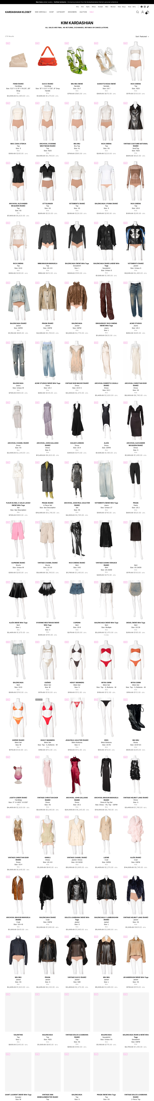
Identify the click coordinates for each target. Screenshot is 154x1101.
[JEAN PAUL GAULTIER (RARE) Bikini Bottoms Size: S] (77, 717)
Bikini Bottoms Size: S (76, 742)
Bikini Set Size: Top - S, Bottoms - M (106, 685)
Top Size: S (18, 146)
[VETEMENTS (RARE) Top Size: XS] (77, 181)
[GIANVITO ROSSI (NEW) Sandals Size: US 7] (106, 61)
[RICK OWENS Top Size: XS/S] (136, 61)
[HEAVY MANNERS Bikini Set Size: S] (77, 660)
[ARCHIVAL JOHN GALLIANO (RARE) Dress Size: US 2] (77, 775)
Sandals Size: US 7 (77, 86)
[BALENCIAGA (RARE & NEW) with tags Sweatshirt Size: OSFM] (136, 1012)
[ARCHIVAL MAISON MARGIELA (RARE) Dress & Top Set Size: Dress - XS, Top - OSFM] (106, 775)
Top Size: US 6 (136, 206)
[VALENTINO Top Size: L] (18, 1012)
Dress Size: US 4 (77, 445)
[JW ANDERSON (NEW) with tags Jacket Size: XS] (136, 954)
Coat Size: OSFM (106, 860)
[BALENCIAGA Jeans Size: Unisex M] (18, 360)
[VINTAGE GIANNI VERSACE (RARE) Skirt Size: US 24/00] (106, 540)
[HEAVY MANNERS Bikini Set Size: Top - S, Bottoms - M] (47, 717)
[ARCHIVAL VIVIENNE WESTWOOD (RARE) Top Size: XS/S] (47, 121)
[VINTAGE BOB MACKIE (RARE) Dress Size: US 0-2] (77, 360)
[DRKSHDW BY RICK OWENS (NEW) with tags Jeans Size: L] (106, 300)
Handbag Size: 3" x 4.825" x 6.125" (18, 800)
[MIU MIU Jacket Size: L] (106, 954)
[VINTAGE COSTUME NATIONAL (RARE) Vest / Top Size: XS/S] (136, 121)
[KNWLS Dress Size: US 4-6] (47, 834)
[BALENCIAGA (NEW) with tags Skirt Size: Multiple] (106, 600)
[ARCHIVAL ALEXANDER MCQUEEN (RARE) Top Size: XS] (18, 181)
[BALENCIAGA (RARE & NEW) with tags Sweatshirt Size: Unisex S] (106, 240)
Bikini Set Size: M (47, 685)
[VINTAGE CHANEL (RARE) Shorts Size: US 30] (47, 540)
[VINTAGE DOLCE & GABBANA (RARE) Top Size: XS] (77, 1012)
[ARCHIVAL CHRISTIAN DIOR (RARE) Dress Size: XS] (136, 360)
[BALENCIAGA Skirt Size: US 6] (18, 660)
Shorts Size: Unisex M (18, 565)
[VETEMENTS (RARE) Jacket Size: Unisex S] (136, 240)
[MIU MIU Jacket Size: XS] (18, 954)
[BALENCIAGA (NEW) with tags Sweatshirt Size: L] (77, 240)
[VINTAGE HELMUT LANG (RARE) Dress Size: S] (136, 775)
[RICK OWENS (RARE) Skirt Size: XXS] (77, 540)
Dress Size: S (135, 800)
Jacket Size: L (106, 979)
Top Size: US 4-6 (47, 265)
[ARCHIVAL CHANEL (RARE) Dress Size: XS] (18, 420)
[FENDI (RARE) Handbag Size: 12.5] (18, 61)
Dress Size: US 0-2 (77, 385)
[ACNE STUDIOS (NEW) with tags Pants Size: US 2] (47, 360)
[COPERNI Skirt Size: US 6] (77, 600)
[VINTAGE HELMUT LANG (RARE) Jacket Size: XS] (136, 894)
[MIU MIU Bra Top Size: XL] (77, 121)
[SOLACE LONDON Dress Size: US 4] (77, 420)
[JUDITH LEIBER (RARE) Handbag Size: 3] (18, 775)
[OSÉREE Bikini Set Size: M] (47, 660)
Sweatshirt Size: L (77, 265)
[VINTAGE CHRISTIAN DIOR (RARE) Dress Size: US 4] (18, 834)
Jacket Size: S (47, 979)
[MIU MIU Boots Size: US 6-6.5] (136, 717)
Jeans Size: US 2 (136, 325)
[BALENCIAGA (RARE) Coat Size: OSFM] (47, 894)
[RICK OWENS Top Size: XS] (106, 121)
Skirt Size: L (18, 625)
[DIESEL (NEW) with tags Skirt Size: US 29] (136, 600)
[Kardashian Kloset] (18, 12)
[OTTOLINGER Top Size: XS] (47, 181)
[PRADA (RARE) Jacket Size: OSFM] (47, 300)
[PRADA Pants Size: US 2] (136, 480)
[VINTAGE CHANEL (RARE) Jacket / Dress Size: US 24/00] (77, 834)
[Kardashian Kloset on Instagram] (145, 7)
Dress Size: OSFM (106, 445)
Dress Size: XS (18, 445)
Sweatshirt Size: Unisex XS (106, 1037)
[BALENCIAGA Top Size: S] (77, 1072)
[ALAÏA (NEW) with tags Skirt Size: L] (18, 600)
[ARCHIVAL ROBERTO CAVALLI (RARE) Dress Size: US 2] (106, 360)
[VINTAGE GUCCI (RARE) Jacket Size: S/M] (77, 954)
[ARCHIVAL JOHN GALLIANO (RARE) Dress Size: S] (47, 420)
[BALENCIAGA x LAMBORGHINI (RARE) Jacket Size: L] (106, 894)
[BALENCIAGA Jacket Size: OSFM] (77, 300)
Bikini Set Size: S (77, 685)
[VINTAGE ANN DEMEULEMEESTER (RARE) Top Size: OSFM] (47, 1072)
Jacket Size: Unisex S (136, 265)
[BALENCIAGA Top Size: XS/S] (47, 1012)
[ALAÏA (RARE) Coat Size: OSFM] (136, 834)
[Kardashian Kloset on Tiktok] (148, 7)
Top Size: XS (106, 146)
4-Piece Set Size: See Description (48, 505)
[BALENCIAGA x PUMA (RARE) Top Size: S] (106, 181)
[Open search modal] (137, 12)
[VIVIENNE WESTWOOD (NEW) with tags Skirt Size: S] (47, 600)
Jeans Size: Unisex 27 (106, 505)
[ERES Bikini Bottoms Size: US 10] (106, 717)
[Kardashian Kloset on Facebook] (142, 7)
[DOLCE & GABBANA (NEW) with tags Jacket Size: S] (77, 894)
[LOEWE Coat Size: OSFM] (106, 834)
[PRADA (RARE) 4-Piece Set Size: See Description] (47, 480)
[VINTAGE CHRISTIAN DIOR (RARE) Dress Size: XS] (47, 775)
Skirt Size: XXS (77, 565)
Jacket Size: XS (135, 919)
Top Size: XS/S (136, 86)
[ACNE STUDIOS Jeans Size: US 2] (136, 300)
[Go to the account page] (142, 12)
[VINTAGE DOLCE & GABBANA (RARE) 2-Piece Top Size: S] (136, 1072)
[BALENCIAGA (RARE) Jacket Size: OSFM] (18, 300)
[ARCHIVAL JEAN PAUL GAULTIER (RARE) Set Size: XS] (77, 480)
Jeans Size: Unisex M (18, 385)
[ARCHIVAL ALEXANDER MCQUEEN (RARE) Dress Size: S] (136, 420)
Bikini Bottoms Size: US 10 (106, 742)
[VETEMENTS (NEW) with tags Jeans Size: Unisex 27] (106, 480)
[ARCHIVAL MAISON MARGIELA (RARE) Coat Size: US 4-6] (18, 894)
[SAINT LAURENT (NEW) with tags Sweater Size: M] (18, 1072)
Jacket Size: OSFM (18, 325)
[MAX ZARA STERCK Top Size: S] (18, 121)
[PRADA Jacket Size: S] (47, 954)
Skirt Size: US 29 (135, 625)
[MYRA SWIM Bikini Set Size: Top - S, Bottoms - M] (106, 660)
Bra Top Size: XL (77, 146)
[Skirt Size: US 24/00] (136, 540)
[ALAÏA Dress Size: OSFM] (106, 420)
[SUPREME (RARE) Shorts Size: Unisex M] (18, 540)
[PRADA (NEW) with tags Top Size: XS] (106, 1072)
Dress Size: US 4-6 (47, 860)
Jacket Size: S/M (77, 979)
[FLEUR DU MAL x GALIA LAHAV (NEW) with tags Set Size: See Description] (18, 480)
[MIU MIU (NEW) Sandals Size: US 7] (77, 61)
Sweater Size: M (18, 1097)
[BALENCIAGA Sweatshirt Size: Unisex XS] (106, 1012)
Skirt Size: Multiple (106, 625)
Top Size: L (18, 1037)
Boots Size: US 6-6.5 (135, 742)
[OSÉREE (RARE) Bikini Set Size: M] (18, 717)
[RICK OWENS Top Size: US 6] (136, 181)
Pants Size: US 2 (47, 385)
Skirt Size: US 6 (77, 625)
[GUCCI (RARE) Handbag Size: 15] (47, 61)
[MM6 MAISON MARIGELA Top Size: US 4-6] (47, 240)
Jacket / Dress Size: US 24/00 (77, 860)
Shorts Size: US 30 (48, 565)
